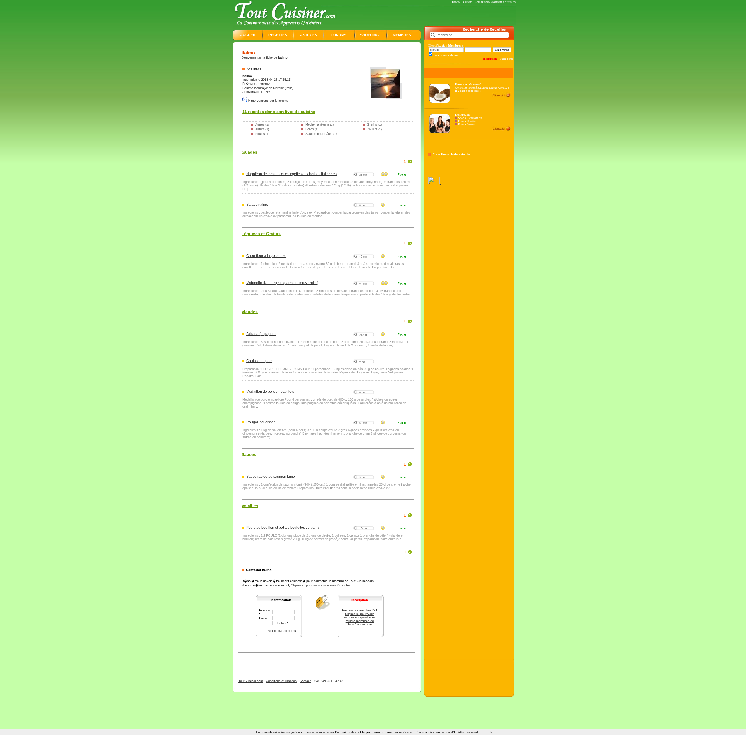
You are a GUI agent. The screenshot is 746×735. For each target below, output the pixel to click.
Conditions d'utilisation (281, 681)
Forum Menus (466, 124)
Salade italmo (257, 204)
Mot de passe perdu (282, 630)
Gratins (372, 124)
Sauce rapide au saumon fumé (270, 477)
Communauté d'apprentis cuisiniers (495, 1)
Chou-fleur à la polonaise (266, 256)
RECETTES (277, 35)
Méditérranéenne (317, 124)
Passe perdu (506, 58)
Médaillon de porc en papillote (270, 391)
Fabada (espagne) (261, 334)
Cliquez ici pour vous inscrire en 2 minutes (321, 585)
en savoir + (474, 732)
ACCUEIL (248, 35)
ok (490, 732)
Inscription (490, 58)
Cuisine (467, 1)
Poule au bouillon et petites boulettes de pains (282, 528)
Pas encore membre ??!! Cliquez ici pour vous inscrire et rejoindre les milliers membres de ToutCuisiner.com (359, 617)
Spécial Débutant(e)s (470, 117)
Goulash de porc (259, 361)
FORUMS (338, 35)
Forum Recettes (467, 121)
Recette (456, 1)
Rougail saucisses (260, 422)
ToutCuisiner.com (250, 681)
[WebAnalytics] (434, 183)
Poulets (372, 129)
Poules (260, 133)
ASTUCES (308, 35)
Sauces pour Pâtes (318, 133)
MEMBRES (402, 35)
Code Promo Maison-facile (451, 154)
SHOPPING (369, 35)
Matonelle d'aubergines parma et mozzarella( (282, 283)
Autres (260, 124)
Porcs (309, 129)
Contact (305, 681)
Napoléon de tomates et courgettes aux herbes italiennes (291, 174)
